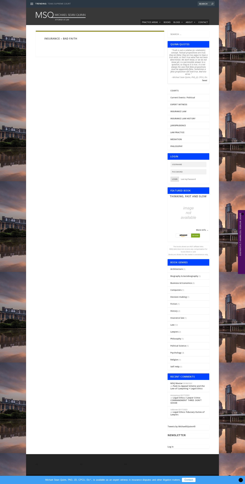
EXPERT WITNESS (178, 104)
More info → (202, 230)
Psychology (175, 352)
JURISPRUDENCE (178, 125)
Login (174, 179)
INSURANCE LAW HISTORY (182, 118)
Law (172, 324)
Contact (188, 480)
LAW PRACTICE (177, 132)
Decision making (178, 297)
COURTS (174, 90)
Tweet (204, 80)
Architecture (176, 269)
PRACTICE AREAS (150, 22)
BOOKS (167, 22)
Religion (174, 359)
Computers (175, 290)
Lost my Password (188, 179)
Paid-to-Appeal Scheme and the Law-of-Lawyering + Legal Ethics (187, 387)
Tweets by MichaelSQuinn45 (181, 426)
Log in (171, 446)
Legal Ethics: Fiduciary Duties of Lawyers (187, 413)
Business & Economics (181, 283)
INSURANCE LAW (178, 111)
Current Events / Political (182, 97)
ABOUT (189, 22)
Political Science (178, 345)
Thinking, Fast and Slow (188, 196)
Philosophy (175, 338)
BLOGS (176, 22)
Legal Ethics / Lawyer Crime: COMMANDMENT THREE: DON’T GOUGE (186, 400)
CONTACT (203, 22)
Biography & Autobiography (184, 276)
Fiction (173, 303)
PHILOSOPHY (176, 146)
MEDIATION (176, 139)
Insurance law (177, 317)
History (174, 311)
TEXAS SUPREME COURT (59, 3)
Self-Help (174, 366)
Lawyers (174, 331)
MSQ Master (176, 383)
